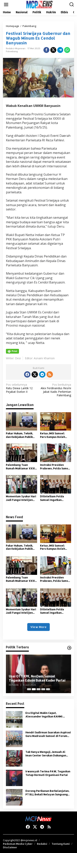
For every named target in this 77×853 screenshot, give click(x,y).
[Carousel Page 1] (29, 689)
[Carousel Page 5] (48, 689)
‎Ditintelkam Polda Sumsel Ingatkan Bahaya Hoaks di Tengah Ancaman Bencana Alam (52, 498)
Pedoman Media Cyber (18, 843)
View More (38, 627)
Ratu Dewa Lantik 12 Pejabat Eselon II (19, 388)
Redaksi (42, 843)
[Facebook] (27, 374)
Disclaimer (10, 847)
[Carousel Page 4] (43, 689)
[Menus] (6, 4)
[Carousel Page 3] (38, 689)
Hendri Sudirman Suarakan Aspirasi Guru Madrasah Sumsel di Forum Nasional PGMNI (48, 734)
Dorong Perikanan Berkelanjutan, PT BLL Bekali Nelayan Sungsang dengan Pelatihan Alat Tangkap (47, 792)
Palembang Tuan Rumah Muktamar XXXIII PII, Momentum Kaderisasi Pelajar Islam (21, 466)
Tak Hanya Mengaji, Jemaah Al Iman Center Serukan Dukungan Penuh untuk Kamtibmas (45, 753)
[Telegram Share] (60, 50)
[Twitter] (35, 374)
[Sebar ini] (46, 50)
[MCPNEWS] (39, 4)
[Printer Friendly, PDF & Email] (12, 351)
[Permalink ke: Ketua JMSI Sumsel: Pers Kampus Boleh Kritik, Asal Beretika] (55, 421)
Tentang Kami (61, 843)
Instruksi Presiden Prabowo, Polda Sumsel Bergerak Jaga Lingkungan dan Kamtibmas (55, 466)
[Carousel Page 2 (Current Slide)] (34, 689)
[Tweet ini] (53, 50)
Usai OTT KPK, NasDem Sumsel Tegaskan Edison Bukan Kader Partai (37, 678)
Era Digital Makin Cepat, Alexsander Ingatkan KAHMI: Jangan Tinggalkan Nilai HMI (44, 714)
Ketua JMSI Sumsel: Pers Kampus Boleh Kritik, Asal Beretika (53, 435)
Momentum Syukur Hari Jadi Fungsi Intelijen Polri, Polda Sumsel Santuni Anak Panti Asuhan (21, 498)
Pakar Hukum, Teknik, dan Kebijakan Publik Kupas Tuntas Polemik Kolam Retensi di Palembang (20, 435)
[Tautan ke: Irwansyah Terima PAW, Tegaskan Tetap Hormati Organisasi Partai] (14, 777)
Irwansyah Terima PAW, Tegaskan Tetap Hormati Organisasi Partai (47, 773)
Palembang (12, 51)
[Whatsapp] (67, 50)
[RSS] (50, 374)
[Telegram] (42, 374)
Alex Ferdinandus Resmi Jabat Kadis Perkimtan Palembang (56, 390)
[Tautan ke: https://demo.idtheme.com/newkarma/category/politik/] (69, 648)
